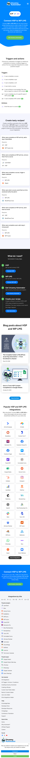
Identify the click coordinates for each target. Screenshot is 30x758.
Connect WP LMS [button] (11, 282)
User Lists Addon (6, 695)
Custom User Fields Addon (8, 690)
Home (3, 722)
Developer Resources (7, 708)
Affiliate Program (6, 727)
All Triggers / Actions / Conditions (10, 682)
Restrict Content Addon (8, 692)
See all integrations (15, 557)
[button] (28, 3)
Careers (3, 729)
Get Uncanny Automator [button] (13, 293)
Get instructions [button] (11, 311)
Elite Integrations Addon (8, 697)
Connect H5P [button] (10, 271)
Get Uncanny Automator (15, 37)
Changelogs (5, 711)
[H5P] (11, 13)
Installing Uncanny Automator (9, 684)
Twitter (4, 735)
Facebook (2, 735)
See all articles (15, 398)
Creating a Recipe (6, 687)
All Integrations (5, 679)
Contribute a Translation (8, 713)
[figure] (3, 76)
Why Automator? (6, 724)
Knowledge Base (6, 703)
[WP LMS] (18, 13)
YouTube (6, 735)
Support (4, 716)
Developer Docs (6, 706)
